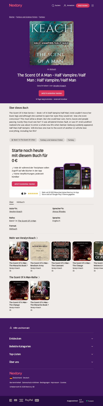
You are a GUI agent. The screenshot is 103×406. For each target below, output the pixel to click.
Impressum (55, 382)
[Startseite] (29, 5)
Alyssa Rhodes (59, 211)
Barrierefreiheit (15, 382)
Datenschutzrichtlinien (30, 382)
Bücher (12, 17)
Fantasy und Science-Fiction (26, 17)
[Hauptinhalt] (93, 6)
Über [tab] (11, 202)
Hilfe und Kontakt (21, 328)
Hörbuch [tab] (20, 202)
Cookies (63, 382)
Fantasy (42, 17)
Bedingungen (45, 382)
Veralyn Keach (59, 85)
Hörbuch (13, 229)
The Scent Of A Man (27, 221)
